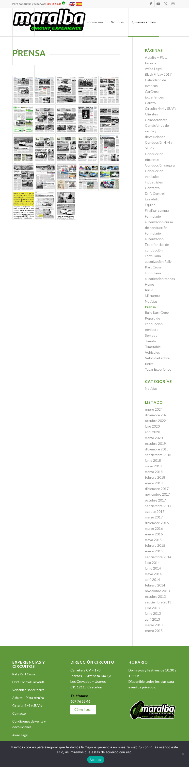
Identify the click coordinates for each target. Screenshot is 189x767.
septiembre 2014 (158, 557)
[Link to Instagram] (173, 3)
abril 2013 (152, 619)
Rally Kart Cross (157, 312)
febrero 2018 (155, 477)
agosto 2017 (154, 511)
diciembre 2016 (157, 523)
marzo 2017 (154, 517)
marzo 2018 (154, 472)
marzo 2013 (154, 625)
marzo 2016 (154, 528)
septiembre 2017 (158, 506)
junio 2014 (153, 568)
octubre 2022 (155, 420)
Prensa (150, 307)
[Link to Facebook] (150, 3)
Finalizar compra (157, 210)
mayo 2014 (153, 574)
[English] (72, 3)
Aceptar (96, 760)
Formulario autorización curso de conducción (159, 222)
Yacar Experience (158, 369)
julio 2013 (152, 608)
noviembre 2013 (157, 591)
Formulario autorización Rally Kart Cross (158, 261)
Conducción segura (160, 165)
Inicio (149, 290)
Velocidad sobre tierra (28, 690)
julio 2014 (152, 562)
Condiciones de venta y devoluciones (29, 724)
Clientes (151, 114)
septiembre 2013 (158, 602)
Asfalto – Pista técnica (28, 698)
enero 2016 (154, 534)
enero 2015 (154, 551)
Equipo (150, 205)
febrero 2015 (155, 545)
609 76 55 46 (54, 3)
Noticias (151, 301)
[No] (182, 754)
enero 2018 (154, 483)
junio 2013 (153, 613)
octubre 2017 (155, 500)
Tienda (150, 341)
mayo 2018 (153, 466)
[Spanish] (79, 3)
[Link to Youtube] (158, 3)
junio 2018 (153, 460)
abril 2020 (152, 432)
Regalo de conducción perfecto (154, 324)
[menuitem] (23, 22)
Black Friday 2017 (158, 74)
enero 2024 (154, 409)
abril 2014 (152, 579)
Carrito (150, 103)
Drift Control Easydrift (28, 682)
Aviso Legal (153, 69)
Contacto (152, 188)
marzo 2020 (154, 438)
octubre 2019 (155, 443)
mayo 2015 (153, 540)
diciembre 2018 (157, 449)
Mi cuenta (152, 295)
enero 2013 (154, 630)
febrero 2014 (155, 585)
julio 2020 (152, 426)
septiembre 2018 (158, 455)
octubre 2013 (155, 596)
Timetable (153, 347)
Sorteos (151, 335)
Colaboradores (156, 120)
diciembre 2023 (157, 415)
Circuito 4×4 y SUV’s (160, 108)
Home (149, 284)
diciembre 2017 (157, 489)
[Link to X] (165, 3)
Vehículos (152, 352)
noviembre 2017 (157, 494)
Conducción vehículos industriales (154, 176)
